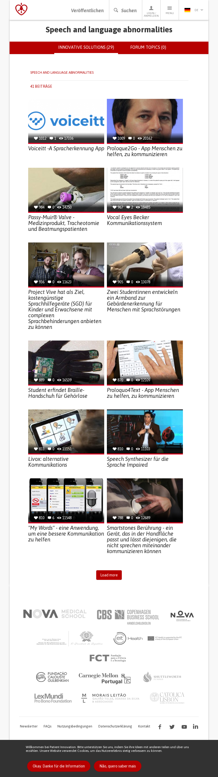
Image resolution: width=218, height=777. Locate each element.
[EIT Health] (148, 638)
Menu (170, 13)
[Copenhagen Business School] (127, 617)
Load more (109, 575)
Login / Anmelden (151, 14)
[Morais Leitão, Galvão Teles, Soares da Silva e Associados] (111, 698)
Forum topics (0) (148, 47)
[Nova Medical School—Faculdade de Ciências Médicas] (55, 613)
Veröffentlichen (87, 10)
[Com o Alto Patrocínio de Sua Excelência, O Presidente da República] (70, 638)
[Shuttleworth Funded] (162, 676)
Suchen (129, 10)
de (196, 10)
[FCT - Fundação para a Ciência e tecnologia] (109, 658)
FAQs (47, 726)
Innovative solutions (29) (88, 49)
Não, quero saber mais (117, 766)
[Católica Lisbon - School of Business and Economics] (167, 698)
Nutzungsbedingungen (74, 726)
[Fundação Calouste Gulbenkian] (52, 676)
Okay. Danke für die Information (59, 766)
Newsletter (28, 726)
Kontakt (144, 726)
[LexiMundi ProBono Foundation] (52, 698)
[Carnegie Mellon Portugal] (105, 678)
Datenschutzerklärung (115, 726)
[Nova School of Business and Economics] (182, 616)
